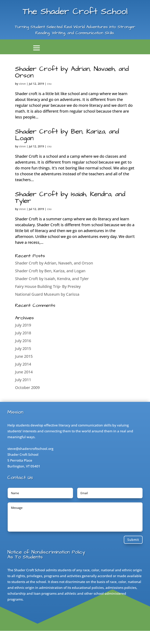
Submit (133, 540)
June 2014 (24, 372)
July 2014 (23, 364)
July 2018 (23, 333)
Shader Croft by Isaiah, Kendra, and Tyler (70, 198)
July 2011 (23, 379)
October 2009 (27, 387)
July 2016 (23, 340)
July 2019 (23, 325)
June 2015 (24, 356)
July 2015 (23, 348)
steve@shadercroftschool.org (30, 448)
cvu (49, 83)
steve (22, 83)
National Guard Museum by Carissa (47, 294)
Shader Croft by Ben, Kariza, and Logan (67, 135)
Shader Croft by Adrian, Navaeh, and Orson (72, 72)
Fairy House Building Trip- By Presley (48, 286)
